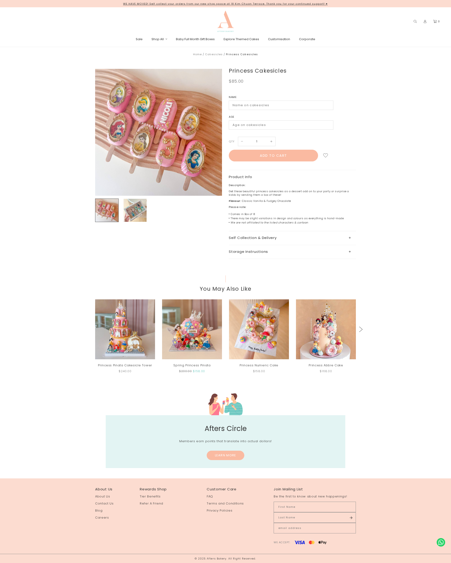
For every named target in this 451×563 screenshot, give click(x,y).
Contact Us (104, 503)
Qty (232, 141)
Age (231, 117)
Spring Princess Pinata (191, 365)
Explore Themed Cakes (241, 39)
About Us (102, 496)
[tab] (292, 238)
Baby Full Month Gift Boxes (195, 39)
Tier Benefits (150, 496)
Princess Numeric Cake (259, 365)
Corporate (307, 39)
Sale (139, 39)
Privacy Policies (219, 510)
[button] (361, 329)
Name (233, 97)
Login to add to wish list (325, 155)
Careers (102, 517)
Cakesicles (214, 54)
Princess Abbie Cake (326, 365)
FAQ (210, 496)
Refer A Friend (151, 503)
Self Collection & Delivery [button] (253, 237)
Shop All (158, 39)
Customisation (279, 39)
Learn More (225, 455)
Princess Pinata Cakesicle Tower (125, 365)
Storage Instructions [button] (248, 251)
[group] (107, 210)
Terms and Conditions (225, 503)
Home (197, 54)
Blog (99, 510)
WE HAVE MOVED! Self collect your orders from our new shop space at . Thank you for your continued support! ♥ (225, 4)
